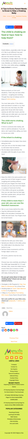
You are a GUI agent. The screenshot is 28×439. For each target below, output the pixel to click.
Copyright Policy (14, 380)
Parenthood (18, 16)
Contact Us (14, 366)
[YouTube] (21, 357)
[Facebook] (3, 330)
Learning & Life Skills (14, 414)
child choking (11, 99)
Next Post (14, 341)
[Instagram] (17, 330)
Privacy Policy (14, 371)
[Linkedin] (8, 330)
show (11, 44)
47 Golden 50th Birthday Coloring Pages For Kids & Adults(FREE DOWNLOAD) (14, 397)
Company (14, 364)
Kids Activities (14, 421)
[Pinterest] (11, 330)
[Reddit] (5, 330)
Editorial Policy (14, 375)
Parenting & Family (14, 412)
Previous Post (14, 338)
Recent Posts (9, 308)
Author (3, 308)
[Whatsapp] (14, 330)
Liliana (11, 311)
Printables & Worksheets (14, 419)
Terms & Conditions (14, 373)
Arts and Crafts (14, 423)
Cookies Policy (14, 378)
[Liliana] (5, 314)
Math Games (14, 417)
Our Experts (14, 369)
